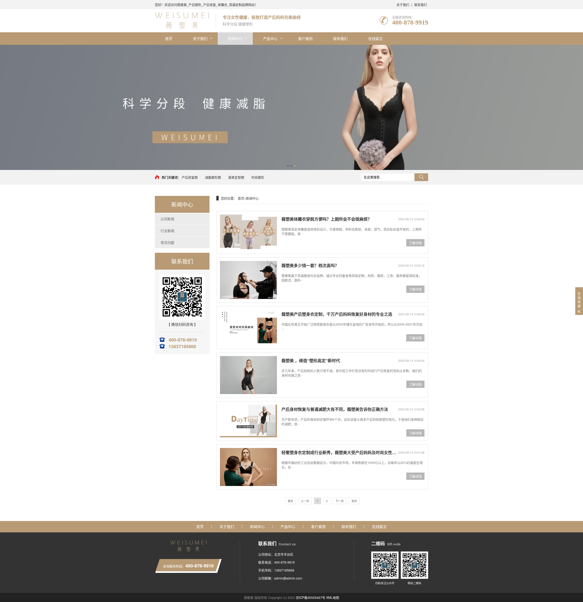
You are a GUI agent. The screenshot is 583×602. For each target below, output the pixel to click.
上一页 (305, 501)
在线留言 (375, 38)
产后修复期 (190, 177)
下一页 (339, 501)
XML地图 (332, 597)
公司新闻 (167, 218)
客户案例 (305, 38)
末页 (354, 501)
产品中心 (270, 38)
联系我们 (420, 4)
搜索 (421, 177)
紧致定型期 (236, 177)
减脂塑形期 (213, 177)
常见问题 (167, 242)
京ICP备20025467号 (310, 597)
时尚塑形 (257, 177)
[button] (288, 166)
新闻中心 (235, 38)
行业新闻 (167, 230)
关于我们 (402, 4)
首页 (168, 38)
